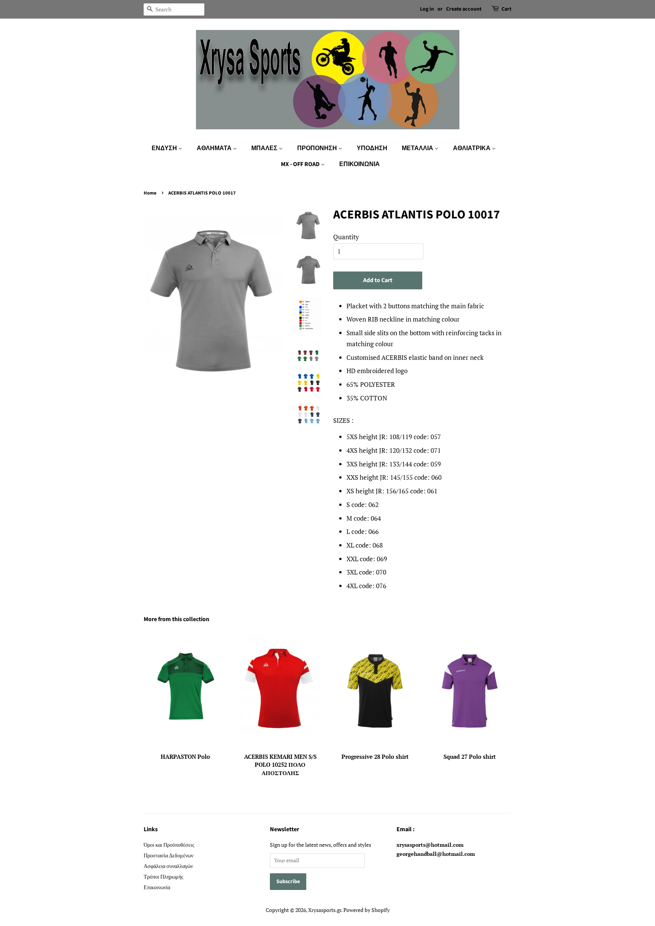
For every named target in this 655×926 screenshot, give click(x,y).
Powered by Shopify (366, 909)
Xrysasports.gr (324, 909)
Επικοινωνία (157, 887)
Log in (427, 9)
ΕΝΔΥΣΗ (165, 148)
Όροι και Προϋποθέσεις (169, 844)
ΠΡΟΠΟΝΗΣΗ (317, 148)
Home (150, 193)
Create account (463, 9)
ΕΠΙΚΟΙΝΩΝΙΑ (359, 164)
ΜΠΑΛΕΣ (265, 148)
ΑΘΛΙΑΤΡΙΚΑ (472, 148)
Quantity (346, 236)
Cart (506, 9)
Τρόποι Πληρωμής (163, 876)
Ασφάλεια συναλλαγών (168, 865)
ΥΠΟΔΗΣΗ (372, 148)
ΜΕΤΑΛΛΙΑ (418, 148)
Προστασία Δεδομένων (168, 855)
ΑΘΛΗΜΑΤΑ (215, 148)
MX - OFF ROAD (301, 164)
